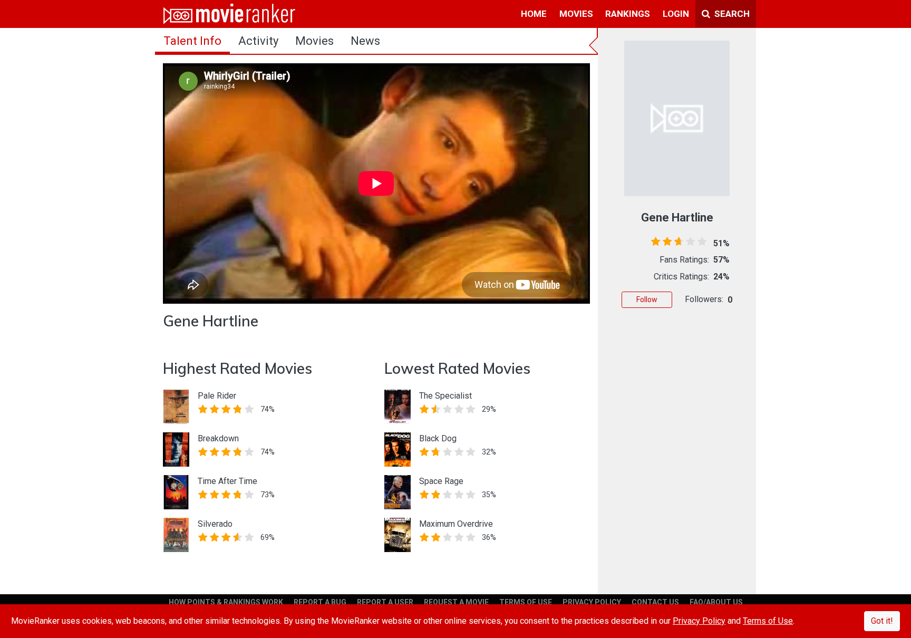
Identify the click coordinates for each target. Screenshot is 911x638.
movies (576, 13)
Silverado (215, 524)
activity (258, 40)
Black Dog (438, 438)
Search (731, 13)
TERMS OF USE (525, 602)
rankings (627, 13)
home (534, 13)
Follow (646, 299)
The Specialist (445, 396)
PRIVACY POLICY (592, 602)
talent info (192, 40)
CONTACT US (655, 602)
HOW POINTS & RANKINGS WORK (226, 602)
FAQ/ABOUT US (716, 602)
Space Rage (441, 481)
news (365, 40)
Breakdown (218, 438)
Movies (314, 40)
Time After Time (227, 481)
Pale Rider (217, 396)
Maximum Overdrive (456, 524)
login (676, 13)
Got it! (882, 621)
